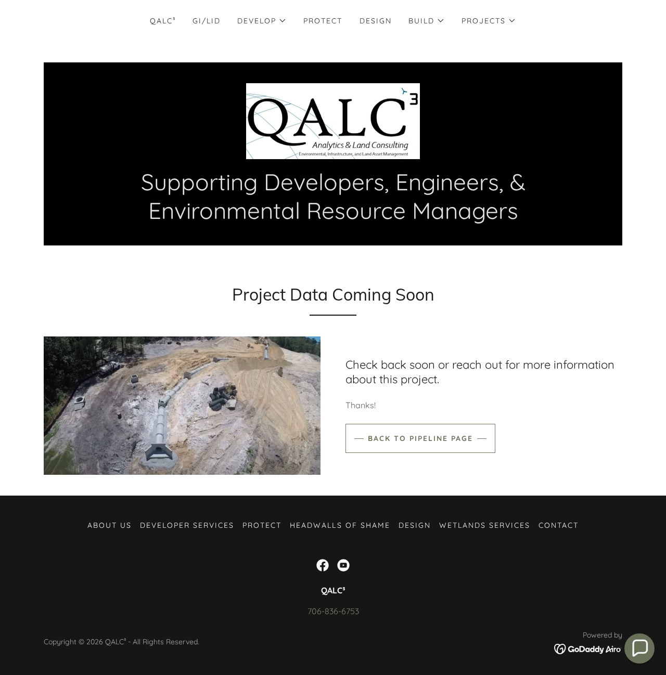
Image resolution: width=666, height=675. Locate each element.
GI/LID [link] (207, 20)
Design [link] (376, 20)
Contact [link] (559, 525)
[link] (333, 120)
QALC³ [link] (163, 20)
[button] (262, 21)
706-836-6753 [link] (333, 611)
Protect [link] (322, 20)
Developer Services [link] (187, 525)
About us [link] (109, 525)
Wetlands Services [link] (484, 525)
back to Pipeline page (420, 438)
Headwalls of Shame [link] (340, 525)
